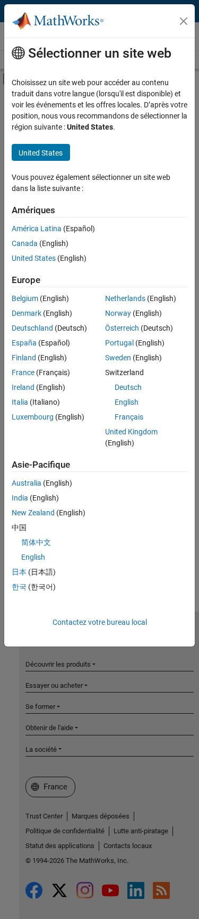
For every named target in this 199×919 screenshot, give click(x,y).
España (24, 343)
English (127, 402)
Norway (118, 313)
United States (34, 258)
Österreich (122, 328)
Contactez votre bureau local (100, 622)
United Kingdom (131, 431)
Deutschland (32, 328)
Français (129, 417)
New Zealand (33, 512)
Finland (24, 357)
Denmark (26, 313)
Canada (25, 243)
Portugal (119, 343)
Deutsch (128, 387)
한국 (19, 587)
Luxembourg (33, 417)
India (20, 498)
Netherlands (125, 298)
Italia (20, 402)
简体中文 (36, 542)
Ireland (23, 387)
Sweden (118, 357)
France (23, 372)
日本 (19, 572)
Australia (26, 483)
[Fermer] (183, 21)
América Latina (37, 228)
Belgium (25, 298)
